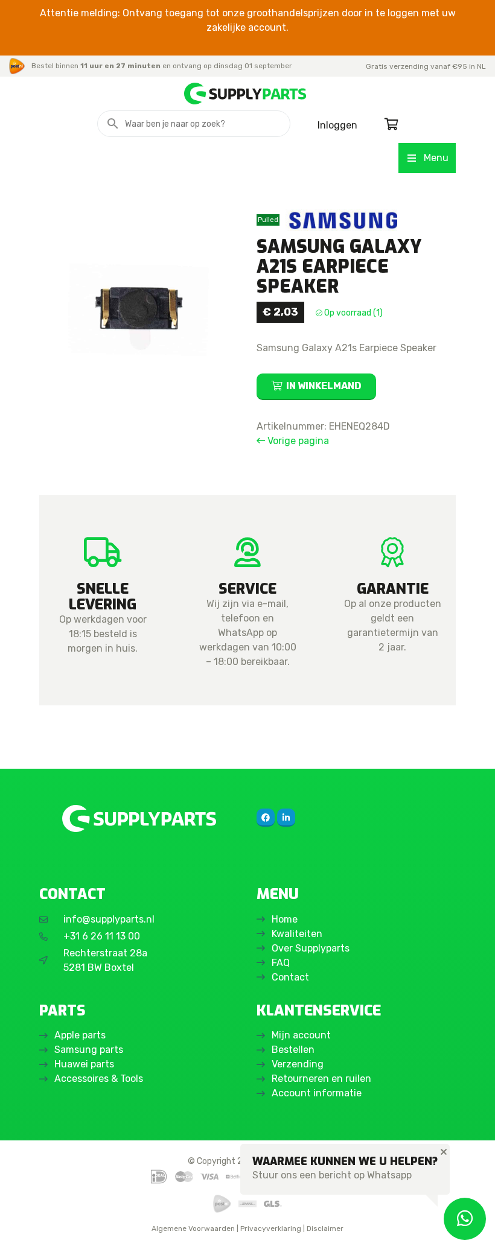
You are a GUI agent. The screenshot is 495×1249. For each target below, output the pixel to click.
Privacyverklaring (270, 1228)
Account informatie (317, 1093)
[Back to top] (22, 1226)
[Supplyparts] (138, 818)
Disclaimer (325, 1228)
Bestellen (293, 1049)
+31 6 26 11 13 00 (101, 936)
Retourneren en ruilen (321, 1078)
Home (285, 919)
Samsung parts (88, 1049)
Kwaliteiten (297, 933)
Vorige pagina (297, 441)
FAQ (281, 962)
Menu (436, 158)
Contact (290, 977)
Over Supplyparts (311, 948)
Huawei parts (84, 1064)
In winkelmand (324, 386)
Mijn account (301, 1035)
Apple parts (80, 1035)
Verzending (298, 1064)
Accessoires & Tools (98, 1078)
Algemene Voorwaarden (193, 1228)
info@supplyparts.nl (109, 919)
